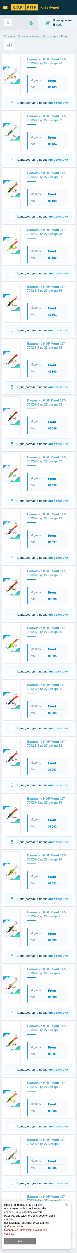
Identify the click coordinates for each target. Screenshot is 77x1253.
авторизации (58, 102)
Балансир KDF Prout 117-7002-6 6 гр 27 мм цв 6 (46, 1028)
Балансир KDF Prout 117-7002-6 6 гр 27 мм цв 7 (46, 971)
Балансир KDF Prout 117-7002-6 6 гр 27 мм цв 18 (46, 800)
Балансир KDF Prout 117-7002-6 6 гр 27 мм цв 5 (46, 1085)
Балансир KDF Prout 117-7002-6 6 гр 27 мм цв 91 (46, 175)
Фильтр (9, 44)
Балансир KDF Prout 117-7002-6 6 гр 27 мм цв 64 (46, 346)
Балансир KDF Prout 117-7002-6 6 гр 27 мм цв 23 (46, 744)
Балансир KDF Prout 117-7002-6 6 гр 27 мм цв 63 (46, 402)
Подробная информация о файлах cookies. (25, 1232)
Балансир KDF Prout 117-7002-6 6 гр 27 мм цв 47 (46, 459)
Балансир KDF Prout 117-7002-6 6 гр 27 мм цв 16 (46, 857)
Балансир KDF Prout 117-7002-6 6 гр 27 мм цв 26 (46, 687)
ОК (20, 1241)
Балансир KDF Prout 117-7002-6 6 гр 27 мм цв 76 (46, 289)
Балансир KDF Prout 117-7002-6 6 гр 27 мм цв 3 (46, 1142)
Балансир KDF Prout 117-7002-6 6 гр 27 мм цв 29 (46, 630)
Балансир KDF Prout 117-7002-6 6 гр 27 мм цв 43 (46, 516)
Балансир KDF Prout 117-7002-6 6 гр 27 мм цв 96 (46, 61)
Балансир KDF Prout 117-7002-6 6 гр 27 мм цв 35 (46, 573)
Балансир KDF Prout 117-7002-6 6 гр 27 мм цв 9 (46, 914)
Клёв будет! (50, 7)
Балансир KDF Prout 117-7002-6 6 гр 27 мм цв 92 (46, 118)
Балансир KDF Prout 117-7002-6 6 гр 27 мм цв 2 (46, 1199)
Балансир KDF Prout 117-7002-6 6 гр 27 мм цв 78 (46, 232)
